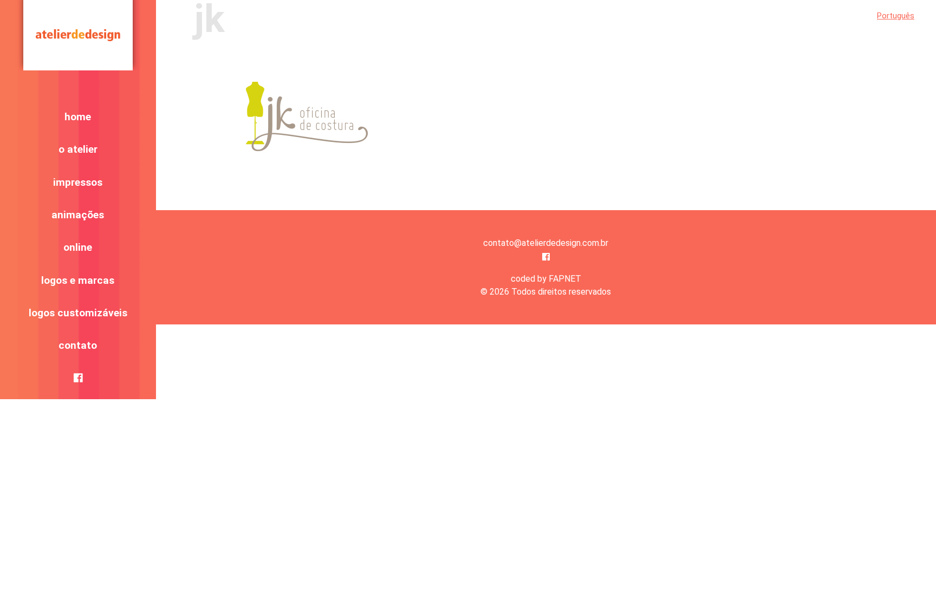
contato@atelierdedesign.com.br (545, 243)
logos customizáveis (78, 313)
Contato (77, 345)
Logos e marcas (77, 280)
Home (77, 116)
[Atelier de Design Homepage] (78, 35)
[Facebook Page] (546, 257)
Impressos (77, 182)
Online (77, 247)
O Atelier (78, 149)
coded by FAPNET (546, 279)
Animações (77, 215)
